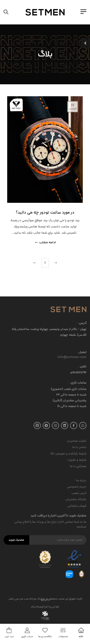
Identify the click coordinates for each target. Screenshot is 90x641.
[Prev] (55, 263)
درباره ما (81, 480)
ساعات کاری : (77, 383)
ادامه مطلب (47, 243)
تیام (33, 607)
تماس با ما (79, 447)
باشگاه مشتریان (76, 499)
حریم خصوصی (76, 486)
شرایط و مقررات (76, 460)
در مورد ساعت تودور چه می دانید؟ (45, 212)
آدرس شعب (79, 493)
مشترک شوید (16, 540)
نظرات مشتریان (76, 441)
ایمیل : (81, 352)
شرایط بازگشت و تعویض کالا (68, 453)
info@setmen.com (72, 357)
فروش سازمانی (76, 506)
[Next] (35, 263)
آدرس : (81, 323)
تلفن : (82, 367)
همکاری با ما (78, 466)
